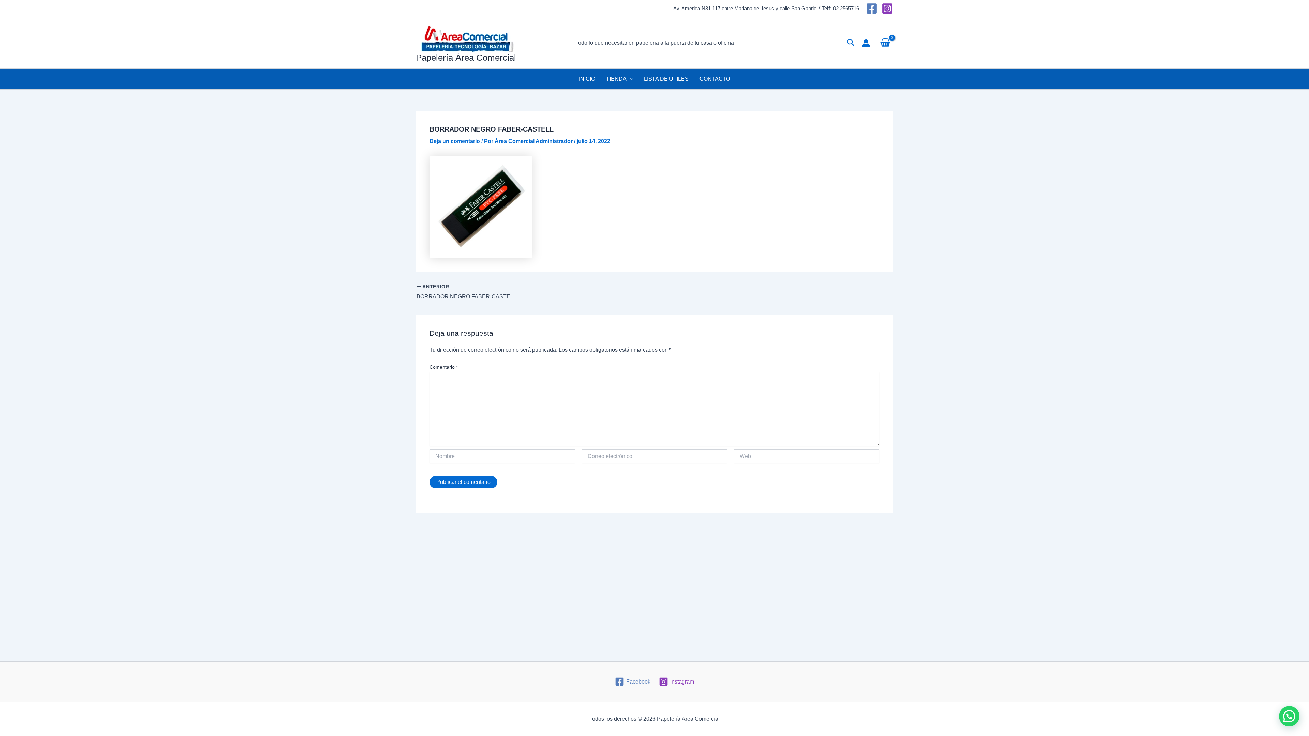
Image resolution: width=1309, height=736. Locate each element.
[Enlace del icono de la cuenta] (866, 43)
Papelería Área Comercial (466, 57)
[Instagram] (887, 8)
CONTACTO (714, 79)
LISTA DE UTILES (666, 79)
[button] (851, 43)
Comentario (444, 367)
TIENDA (616, 79)
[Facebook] (871, 8)
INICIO (587, 79)
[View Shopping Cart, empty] (885, 43)
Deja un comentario (455, 141)
